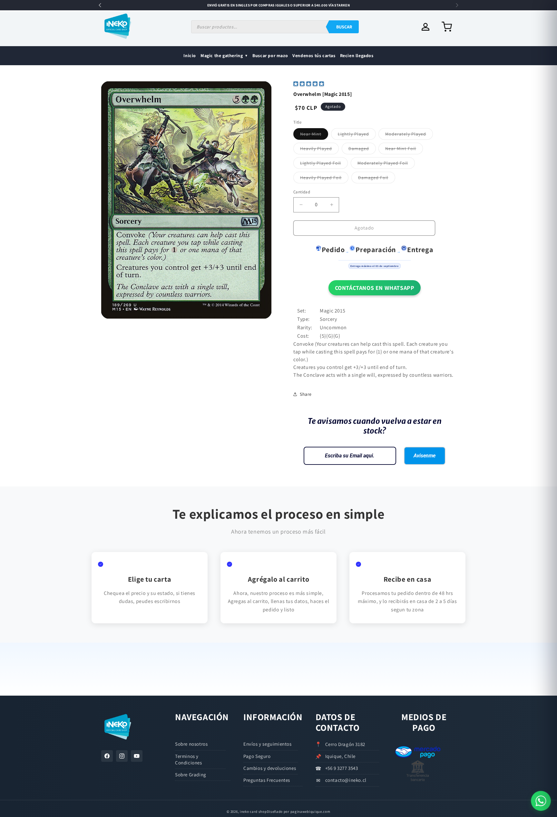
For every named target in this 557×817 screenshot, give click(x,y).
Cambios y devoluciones (269, 768)
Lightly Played (357, 135)
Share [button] (306, 394)
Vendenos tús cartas (313, 55)
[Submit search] (344, 26)
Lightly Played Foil (324, 164)
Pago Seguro (257, 756)
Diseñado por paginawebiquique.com (298, 811)
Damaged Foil (376, 178)
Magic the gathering (221, 55)
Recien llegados (357, 55)
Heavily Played (319, 149)
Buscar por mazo (270, 55)
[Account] (425, 27)
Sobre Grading (190, 774)
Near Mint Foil (404, 149)
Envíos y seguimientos (267, 744)
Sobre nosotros (191, 744)
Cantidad (301, 192)
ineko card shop (253, 811)
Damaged (362, 149)
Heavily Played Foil (324, 178)
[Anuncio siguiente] (457, 5)
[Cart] (447, 27)
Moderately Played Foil (386, 164)
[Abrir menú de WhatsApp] (541, 801)
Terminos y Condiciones (188, 759)
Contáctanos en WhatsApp (375, 287)
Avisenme (424, 456)
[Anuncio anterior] (99, 5)
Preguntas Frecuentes (266, 780)
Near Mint (314, 135)
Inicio (189, 55)
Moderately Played (409, 135)
